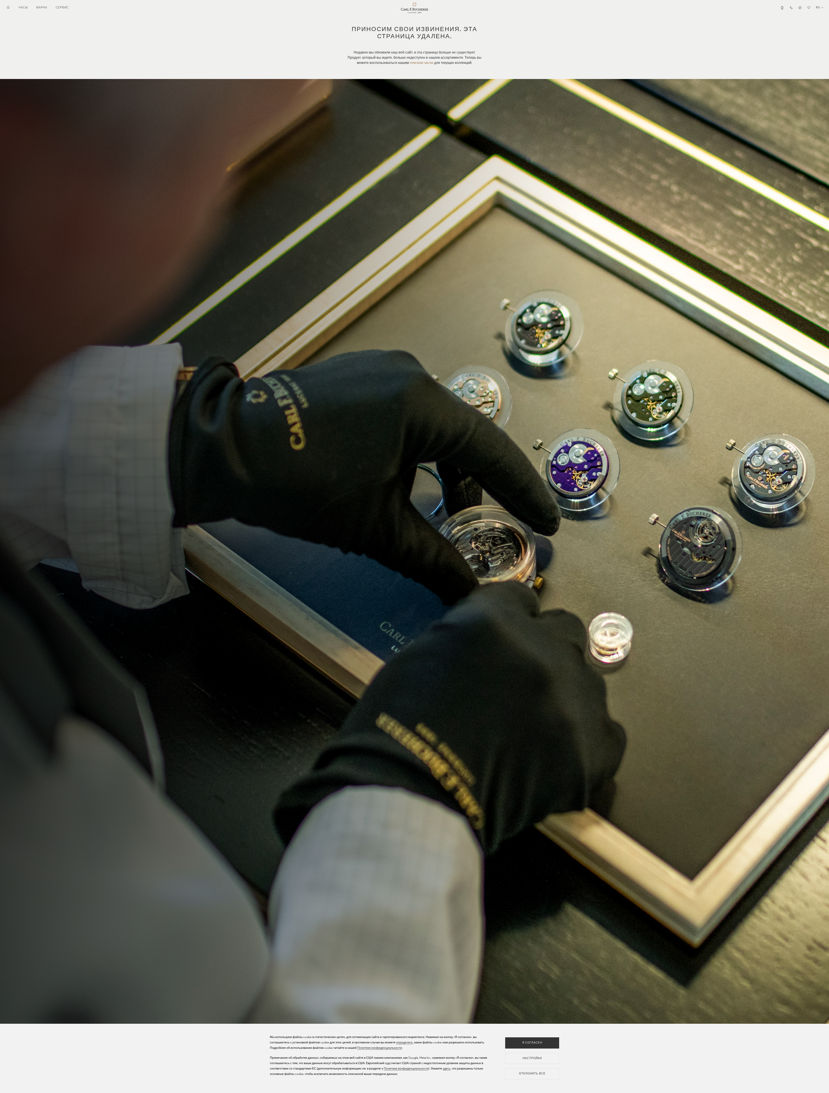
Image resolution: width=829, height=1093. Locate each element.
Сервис (62, 7)
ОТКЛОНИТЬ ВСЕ (532, 1073)
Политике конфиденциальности (379, 1047)
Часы (23, 7)
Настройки (532, 1058)
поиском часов (421, 63)
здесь (447, 1068)
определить (404, 1042)
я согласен (532, 1042)
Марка (41, 7)
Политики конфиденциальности (406, 1068)
